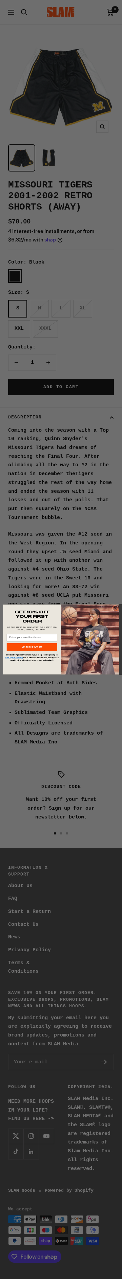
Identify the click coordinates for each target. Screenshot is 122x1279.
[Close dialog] (115, 608)
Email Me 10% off (32, 646)
